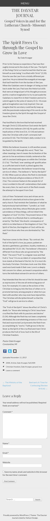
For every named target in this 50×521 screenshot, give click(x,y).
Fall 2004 (31, 363)
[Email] (15, 351)
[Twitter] (10, 351)
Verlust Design (32, 518)
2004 (8, 363)
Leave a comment (13, 370)
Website (6, 462)
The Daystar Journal (25, 13)
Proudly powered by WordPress (16, 515)
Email (6, 453)
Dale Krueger (22, 363)
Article (13, 363)
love (40, 367)
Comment (8, 412)
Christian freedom (13, 367)
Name (6, 443)
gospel (35, 367)
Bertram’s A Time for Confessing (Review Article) (38, 385)
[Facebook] (5, 351)
